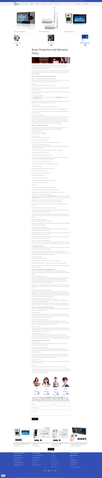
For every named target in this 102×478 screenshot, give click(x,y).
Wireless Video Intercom (18, 462)
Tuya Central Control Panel (19, 31)
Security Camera (36, 460)
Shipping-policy (54, 459)
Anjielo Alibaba (53, 464)
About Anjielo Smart (74, 453)
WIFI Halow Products (36, 457)
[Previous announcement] (14, 1)
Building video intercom (18, 464)
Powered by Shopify (59, 477)
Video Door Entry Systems (19, 453)
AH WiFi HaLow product (44, 31)
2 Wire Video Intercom (18, 457)
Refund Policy (53, 457)
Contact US (72, 457)
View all (51, 449)
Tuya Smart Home (36, 453)
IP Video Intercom (17, 460)
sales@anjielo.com (73, 460)
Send (35, 419)
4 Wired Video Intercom (69, 31)
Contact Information (54, 462)
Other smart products (37, 464)
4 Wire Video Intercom (18, 455)
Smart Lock (35, 462)
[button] (27, 4)
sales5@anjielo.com (74, 462)
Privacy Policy (53, 455)
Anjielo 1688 (53, 466)
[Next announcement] (88, 1)
